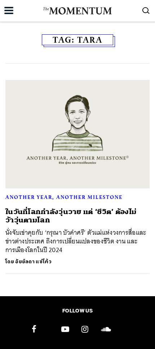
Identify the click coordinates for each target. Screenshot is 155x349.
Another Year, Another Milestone (64, 197)
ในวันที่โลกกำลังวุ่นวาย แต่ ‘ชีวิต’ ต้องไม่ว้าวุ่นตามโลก (70, 216)
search (146, 10)
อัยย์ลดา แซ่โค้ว (33, 262)
